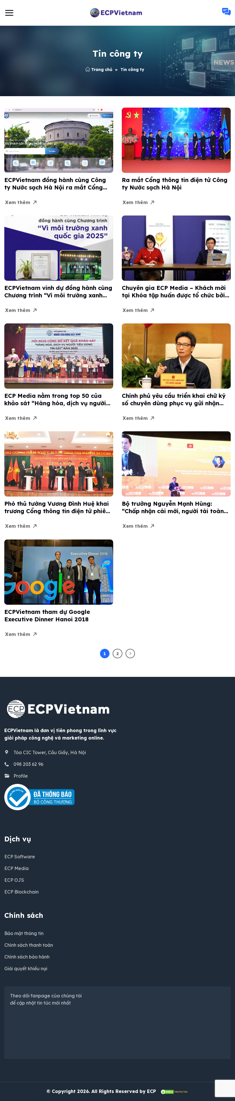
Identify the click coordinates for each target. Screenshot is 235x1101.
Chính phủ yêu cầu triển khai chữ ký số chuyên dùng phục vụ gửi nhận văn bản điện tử (174, 399)
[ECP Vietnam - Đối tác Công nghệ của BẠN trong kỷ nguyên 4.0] (117, 13)
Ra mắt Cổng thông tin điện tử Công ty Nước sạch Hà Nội (175, 183)
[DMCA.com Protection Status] (174, 1091)
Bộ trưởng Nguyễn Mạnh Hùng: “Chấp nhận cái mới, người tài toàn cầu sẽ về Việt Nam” (173, 507)
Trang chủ (101, 69)
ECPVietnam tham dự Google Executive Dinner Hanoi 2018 (47, 615)
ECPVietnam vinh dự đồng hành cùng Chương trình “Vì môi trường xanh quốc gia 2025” (58, 291)
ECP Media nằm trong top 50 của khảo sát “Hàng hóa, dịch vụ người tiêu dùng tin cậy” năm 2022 (55, 399)
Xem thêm (17, 202)
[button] (9, 12)
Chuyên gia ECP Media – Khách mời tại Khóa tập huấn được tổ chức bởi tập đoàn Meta (174, 291)
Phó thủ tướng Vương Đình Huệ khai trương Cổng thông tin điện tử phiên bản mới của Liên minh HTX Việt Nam (56, 507)
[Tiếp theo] (130, 654)
